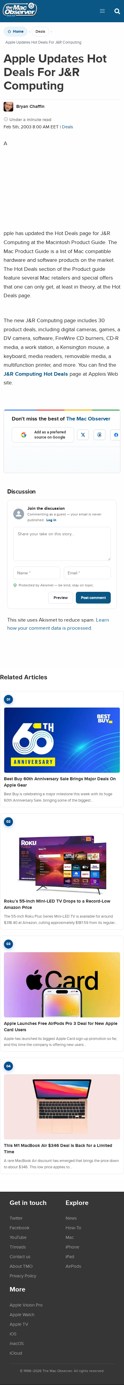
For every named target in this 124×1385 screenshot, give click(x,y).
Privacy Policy (23, 1275)
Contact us (20, 1256)
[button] (102, 11)
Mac (70, 1237)
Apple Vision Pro (26, 1304)
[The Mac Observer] (20, 11)
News (71, 1218)
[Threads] (99, 435)
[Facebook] (116, 435)
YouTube (18, 1237)
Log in (51, 520)
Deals (40, 31)
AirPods (73, 1266)
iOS (13, 1333)
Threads (18, 1246)
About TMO (21, 1266)
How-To (73, 1227)
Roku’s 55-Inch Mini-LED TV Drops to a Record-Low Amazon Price (57, 904)
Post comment (93, 598)
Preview (61, 598)
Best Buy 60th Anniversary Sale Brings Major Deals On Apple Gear (60, 781)
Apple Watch (22, 1314)
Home (18, 31)
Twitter (16, 1218)
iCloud (16, 1353)
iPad (70, 1256)
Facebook (19, 1227)
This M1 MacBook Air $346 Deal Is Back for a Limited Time (58, 1148)
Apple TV (19, 1324)
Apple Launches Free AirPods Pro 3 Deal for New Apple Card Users (60, 1026)
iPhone (72, 1246)
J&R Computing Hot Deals (36, 374)
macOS (17, 1343)
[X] (83, 435)
